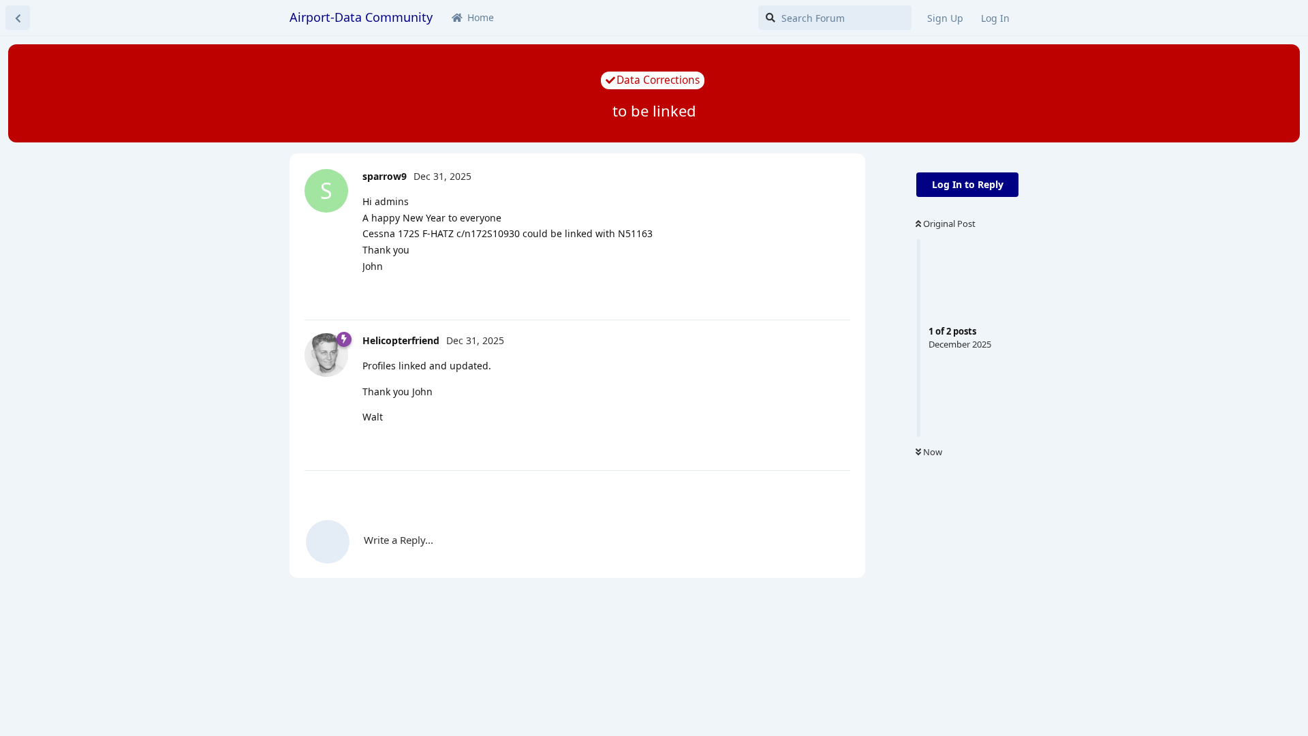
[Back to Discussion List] (17, 17)
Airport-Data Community (361, 17)
